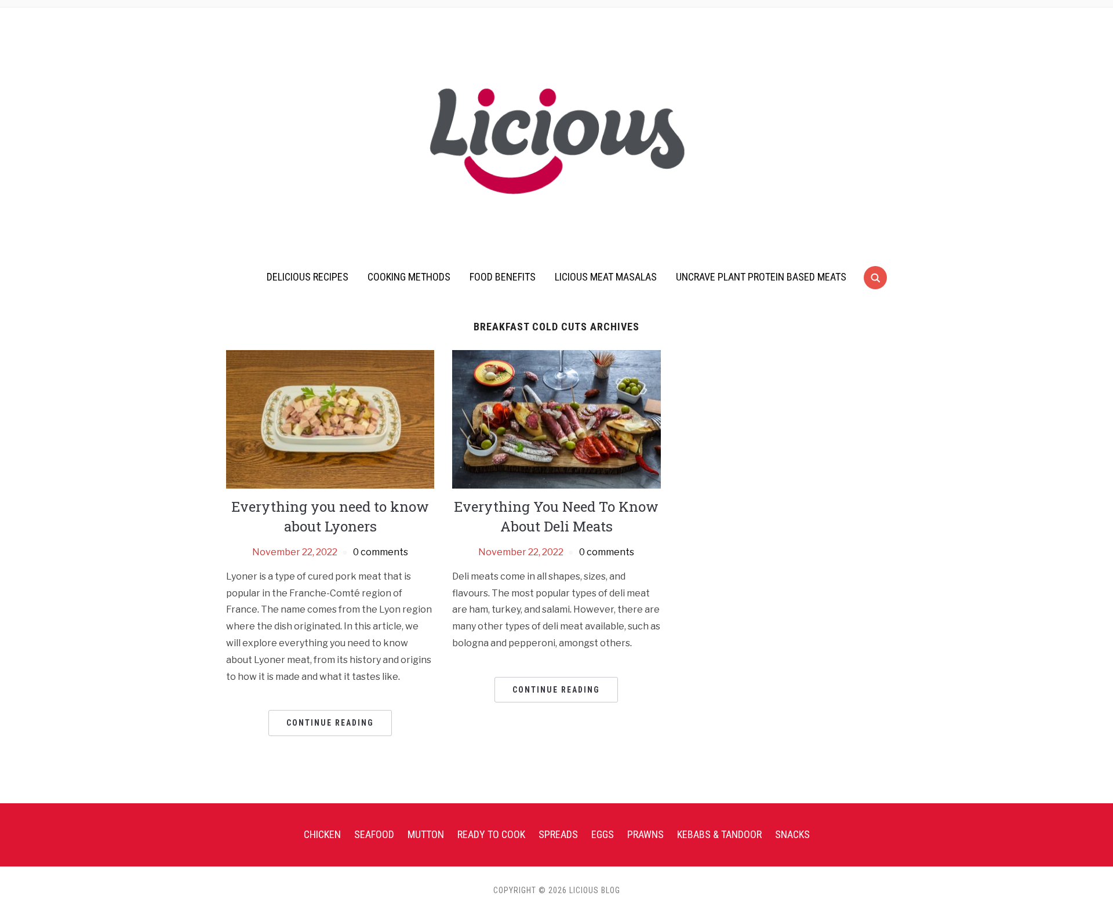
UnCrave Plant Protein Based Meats (761, 277)
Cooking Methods (409, 277)
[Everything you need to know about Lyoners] (330, 418)
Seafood (374, 834)
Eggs (602, 834)
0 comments (380, 552)
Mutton (426, 834)
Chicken (322, 834)
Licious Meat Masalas (606, 277)
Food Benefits (503, 277)
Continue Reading (330, 722)
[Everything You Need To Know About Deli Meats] (556, 418)
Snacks (792, 834)
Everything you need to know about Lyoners (330, 516)
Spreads (558, 834)
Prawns (645, 834)
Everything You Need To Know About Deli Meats (556, 516)
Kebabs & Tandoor (719, 834)
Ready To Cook (491, 834)
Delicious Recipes (307, 277)
